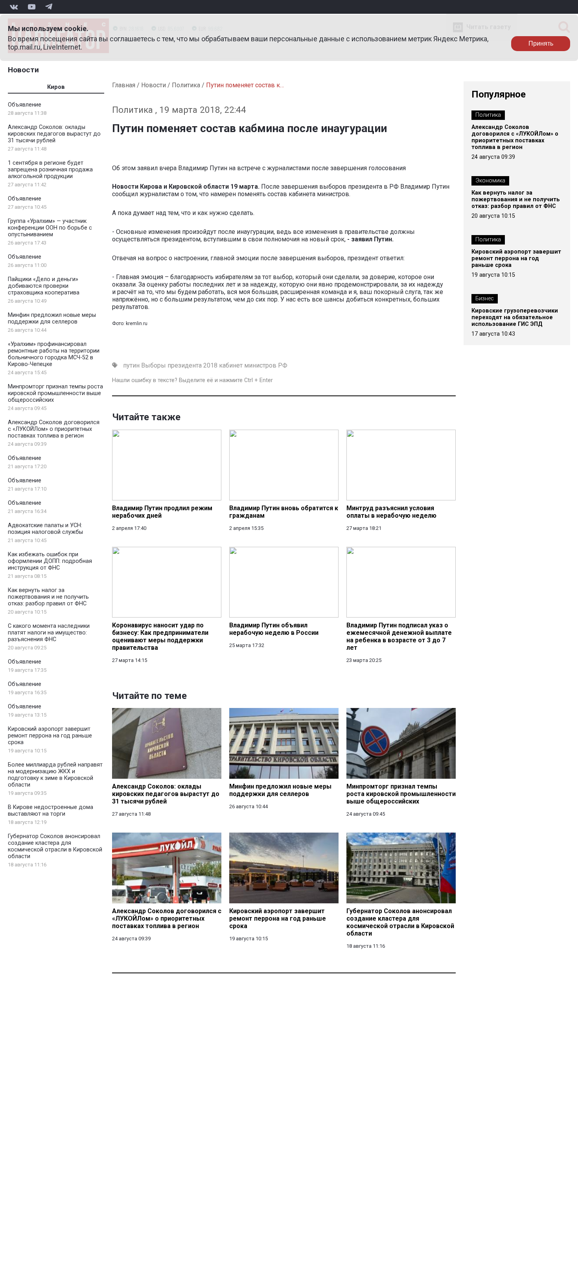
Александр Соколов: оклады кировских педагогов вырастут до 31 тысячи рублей (54, 134)
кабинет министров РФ (253, 365)
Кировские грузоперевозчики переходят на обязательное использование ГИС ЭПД (514, 317)
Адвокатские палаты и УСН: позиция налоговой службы (45, 528)
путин (131, 365)
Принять (540, 43)
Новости (23, 69)
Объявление (24, 104)
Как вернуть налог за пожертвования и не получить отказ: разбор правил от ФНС (48, 597)
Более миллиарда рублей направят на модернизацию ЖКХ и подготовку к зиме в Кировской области (55, 774)
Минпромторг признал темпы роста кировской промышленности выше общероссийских (55, 393)
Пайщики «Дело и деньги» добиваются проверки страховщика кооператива (43, 286)
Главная (123, 85)
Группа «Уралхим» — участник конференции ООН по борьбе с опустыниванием (50, 228)
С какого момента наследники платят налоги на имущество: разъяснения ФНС (49, 633)
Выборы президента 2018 (179, 365)
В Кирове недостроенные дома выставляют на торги (50, 810)
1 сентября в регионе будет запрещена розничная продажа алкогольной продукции (50, 170)
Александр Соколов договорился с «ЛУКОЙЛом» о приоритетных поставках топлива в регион (53, 429)
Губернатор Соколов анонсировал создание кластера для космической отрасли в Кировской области (55, 846)
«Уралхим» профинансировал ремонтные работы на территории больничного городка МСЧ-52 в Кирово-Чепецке (53, 354)
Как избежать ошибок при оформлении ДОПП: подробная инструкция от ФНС (50, 561)
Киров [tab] (56, 87)
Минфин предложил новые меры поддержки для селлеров (52, 318)
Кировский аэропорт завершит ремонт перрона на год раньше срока (50, 736)
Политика (186, 85)
